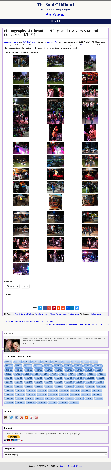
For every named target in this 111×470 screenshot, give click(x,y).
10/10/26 (79, 386)
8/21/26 (88, 366)
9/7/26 (54, 374)
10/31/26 (9, 398)
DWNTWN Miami (29, 42)
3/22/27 (56, 362)
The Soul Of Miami (55, 5)
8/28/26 (59, 370)
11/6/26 (69, 398)
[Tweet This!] (40, 308)
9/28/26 (59, 382)
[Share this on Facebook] (45, 308)
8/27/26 (49, 370)
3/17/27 (46, 362)
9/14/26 (19, 378)
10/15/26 (31, 390)
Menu (57, 21)
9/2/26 (8, 374)
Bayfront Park (52, 42)
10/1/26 (89, 382)
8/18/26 (58, 366)
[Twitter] (50, 14)
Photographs (73, 314)
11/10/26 (9, 402)
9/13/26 (9, 378)
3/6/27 (17, 362)
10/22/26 (9, 394)
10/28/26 (75, 394)
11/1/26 (20, 398)
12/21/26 (74, 402)
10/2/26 (99, 382)
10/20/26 (86, 390)
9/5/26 (36, 374)
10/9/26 (69, 386)
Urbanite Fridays (11, 42)
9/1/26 (99, 370)
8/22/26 (98, 366)
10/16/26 (42, 390)
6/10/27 (9, 366)
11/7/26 (79, 398)
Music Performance (58, 314)
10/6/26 (39, 386)
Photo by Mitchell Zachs (30, 344)
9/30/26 (79, 382)
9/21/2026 (90, 378)
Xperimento (52, 45)
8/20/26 (78, 366)
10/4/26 (19, 386)
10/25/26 (42, 394)
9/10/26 (81, 374)
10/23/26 (20, 394)
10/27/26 (64, 394)
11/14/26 (20, 402)
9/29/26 (69, 382)
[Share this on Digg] (68, 308)
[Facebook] (47, 14)
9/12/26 (101, 374)
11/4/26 (49, 398)
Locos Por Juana (88, 45)
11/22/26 (31, 402)
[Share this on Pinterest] (54, 308)
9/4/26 (27, 374)
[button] (21, 61)
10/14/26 (20, 390)
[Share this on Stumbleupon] (63, 308)
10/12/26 (101, 386)
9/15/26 (29, 378)
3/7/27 (27, 362)
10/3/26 (9, 386)
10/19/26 (75, 390)
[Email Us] (62, 14)
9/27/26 (49, 382)
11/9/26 (99, 398)
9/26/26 (39, 382)
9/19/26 (69, 378)
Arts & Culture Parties (24, 314)
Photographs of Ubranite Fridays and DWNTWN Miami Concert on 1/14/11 (51, 32)
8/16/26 (38, 366)
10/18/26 (64, 390)
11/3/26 (40, 398)
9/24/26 (19, 382)
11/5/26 (59, 398)
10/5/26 (29, 386)
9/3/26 (17, 374)
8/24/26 (19, 370)
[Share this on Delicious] (77, 308)
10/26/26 (53, 394)
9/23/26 (9, 382)
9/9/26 (72, 374)
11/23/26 (42, 402)
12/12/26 (63, 402)
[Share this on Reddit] (58, 308)
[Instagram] (54, 14)
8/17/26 (48, 366)
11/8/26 (89, 398)
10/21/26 (97, 390)
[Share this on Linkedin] (72, 308)
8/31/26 (89, 370)
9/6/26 (45, 374)
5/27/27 (75, 362)
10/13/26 (9, 390)
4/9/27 (66, 362)
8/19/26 (68, 366)
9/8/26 (63, 374)
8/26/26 (39, 370)
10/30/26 (97, 394)
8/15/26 (28, 366)
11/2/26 (30, 398)
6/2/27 (85, 362)
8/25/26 (29, 370)
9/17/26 (49, 378)
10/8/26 (59, 386)
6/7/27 (94, 362)
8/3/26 (18, 366)
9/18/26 (59, 378)
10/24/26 (31, 394)
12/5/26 (52, 402)
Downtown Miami (41, 314)
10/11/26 (90, 386)
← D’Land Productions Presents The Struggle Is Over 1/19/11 (28, 321)
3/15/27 (36, 362)
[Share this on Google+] (49, 308)
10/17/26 (53, 390)
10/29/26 (86, 394)
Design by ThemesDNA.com (71, 466)
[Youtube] (58, 14)
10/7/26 (49, 386)
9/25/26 (29, 382)
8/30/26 (79, 370)
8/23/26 (9, 370)
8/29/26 (69, 370)
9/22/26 (101, 378)
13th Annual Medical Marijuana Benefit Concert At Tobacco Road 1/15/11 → (76, 324)
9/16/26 (39, 378)
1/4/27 (8, 362)
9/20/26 (79, 378)
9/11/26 (91, 374)
